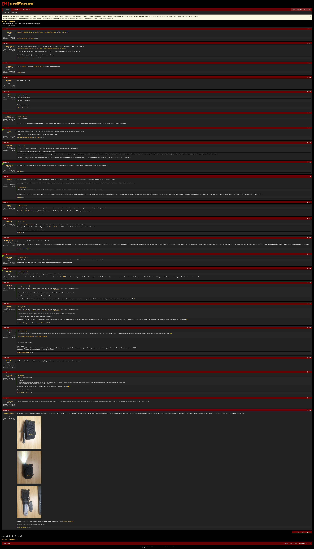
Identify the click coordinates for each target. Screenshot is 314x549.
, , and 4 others (25, 38)
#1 (310, 29)
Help (307, 543)
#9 (310, 162)
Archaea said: (21, 375)
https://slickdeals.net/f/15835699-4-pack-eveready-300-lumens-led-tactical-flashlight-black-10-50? (43, 32)
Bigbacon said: (21, 95)
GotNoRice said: (22, 205)
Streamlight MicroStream (28, 210)
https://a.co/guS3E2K (68, 521)
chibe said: (20, 146)
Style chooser (6, 543)
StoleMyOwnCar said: (23, 286)
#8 (310, 142)
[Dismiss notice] (310, 16)
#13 (310, 237)
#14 (310, 254)
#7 (310, 128)
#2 (310, 43)
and (22, 107)
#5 (310, 91)
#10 (310, 176)
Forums (7, 9)
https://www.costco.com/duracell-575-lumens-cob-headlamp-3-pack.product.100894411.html (41, 48)
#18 (310, 327)
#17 (310, 303)
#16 (310, 282)
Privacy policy (301, 543)
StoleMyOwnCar (38, 66)
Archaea (5, 25)
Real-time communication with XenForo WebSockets (162, 547)
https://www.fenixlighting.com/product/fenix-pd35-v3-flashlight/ (33, 323)
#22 (310, 410)
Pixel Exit (147, 547)
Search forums (14, 12)
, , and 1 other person (27, 58)
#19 (310, 357)
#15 (310, 268)
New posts (15, 9)
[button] (20, 9)
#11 (310, 202)
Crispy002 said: (21, 331)
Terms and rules (293, 543)
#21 (310, 398)
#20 (310, 372)
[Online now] (3, 129)
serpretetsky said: (22, 271)
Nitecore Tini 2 (53, 227)
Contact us (285, 543)
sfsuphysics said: (22, 187)
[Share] (308, 29)
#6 (310, 113)
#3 (310, 63)
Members (25, 9)
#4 (310, 77)
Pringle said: (21, 221)
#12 (310, 218)
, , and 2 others (28, 137)
